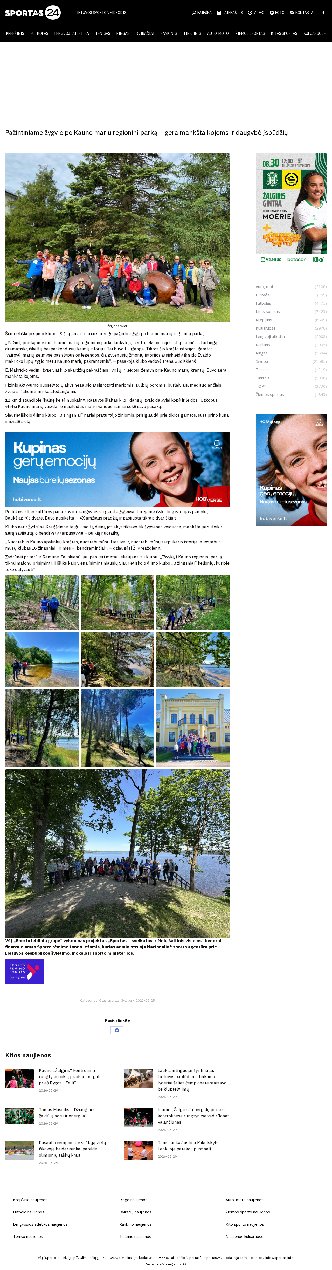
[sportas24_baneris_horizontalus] (117, 505)
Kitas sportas (109, 1000)
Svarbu (126, 1000)
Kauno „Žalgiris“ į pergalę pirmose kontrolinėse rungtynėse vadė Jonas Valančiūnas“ (194, 1116)
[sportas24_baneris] (291, 524)
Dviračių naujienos (135, 1211)
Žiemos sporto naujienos (248, 1211)
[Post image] (19, 1078)
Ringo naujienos (133, 1199)
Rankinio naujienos (135, 1224)
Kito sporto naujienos (245, 1224)
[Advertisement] (166, 80)
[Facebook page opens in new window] (323, 12)
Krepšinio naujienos (30, 1199)
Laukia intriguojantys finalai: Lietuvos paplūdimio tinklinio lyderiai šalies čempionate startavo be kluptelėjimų (192, 1080)
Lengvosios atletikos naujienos (40, 1224)
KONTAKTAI (305, 12)
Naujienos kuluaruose (245, 1236)
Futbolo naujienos (28, 1211)
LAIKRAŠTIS (233, 12)
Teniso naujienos (28, 1236)
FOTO (280, 12)
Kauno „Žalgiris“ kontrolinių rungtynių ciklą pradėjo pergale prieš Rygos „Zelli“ (70, 1077)
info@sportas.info (279, 1257)
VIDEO (259, 12)
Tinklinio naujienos (135, 1236)
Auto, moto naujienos (245, 1199)
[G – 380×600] (291, 264)
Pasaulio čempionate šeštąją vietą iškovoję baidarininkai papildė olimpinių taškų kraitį (72, 1149)
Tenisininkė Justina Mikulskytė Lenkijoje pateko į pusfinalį (188, 1146)
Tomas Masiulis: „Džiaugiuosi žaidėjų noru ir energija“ (67, 1113)
